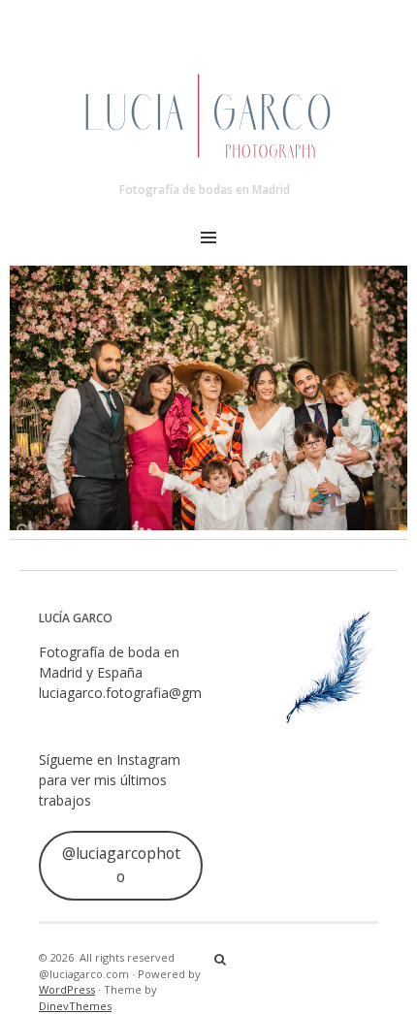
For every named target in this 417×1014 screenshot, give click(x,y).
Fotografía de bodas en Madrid (204, 189)
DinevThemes (75, 1005)
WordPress (67, 989)
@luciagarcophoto (121, 864)
